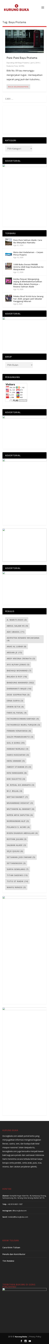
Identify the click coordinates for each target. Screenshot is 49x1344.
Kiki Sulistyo (16, 779)
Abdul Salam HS (17, 626)
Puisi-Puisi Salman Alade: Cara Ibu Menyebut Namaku (27, 241)
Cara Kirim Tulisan (11, 1247)
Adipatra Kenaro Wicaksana (23, 639)
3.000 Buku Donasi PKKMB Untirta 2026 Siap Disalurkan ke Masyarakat (28, 267)
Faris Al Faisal (17, 712)
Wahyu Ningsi (16, 887)
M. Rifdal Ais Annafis (20, 785)
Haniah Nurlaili (17, 749)
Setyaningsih (16, 863)
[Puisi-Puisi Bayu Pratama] (24, 41)
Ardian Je (14, 652)
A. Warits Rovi (17, 619)
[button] (43, 109)
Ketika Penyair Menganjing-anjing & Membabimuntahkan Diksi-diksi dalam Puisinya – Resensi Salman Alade (27, 283)
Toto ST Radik (17, 881)
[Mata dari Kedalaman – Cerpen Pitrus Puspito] (8, 254)
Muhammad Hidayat (20, 803)
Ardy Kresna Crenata (21, 658)
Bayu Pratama (23, 63)
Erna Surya (15, 700)
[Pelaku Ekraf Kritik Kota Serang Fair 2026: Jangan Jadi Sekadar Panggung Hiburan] (8, 298)
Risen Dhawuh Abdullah (22, 833)
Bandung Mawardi (20, 682)
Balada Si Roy (17, 676)
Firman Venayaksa (19, 730)
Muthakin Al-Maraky (20, 809)
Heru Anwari (16, 761)
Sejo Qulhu (15, 851)
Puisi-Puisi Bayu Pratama (22, 57)
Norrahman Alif (18, 821)
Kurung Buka (21, 1336)
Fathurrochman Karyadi (23, 718)
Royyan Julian (16, 839)
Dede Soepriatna (18, 694)
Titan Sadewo (17, 875)
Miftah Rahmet (17, 797)
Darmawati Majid (19, 688)
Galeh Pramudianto (20, 736)
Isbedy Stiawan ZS (19, 767)
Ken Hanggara (17, 773)
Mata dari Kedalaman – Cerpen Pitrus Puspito (28, 253)
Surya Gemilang (17, 869)
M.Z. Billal (14, 791)
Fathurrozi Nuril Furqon (23, 724)
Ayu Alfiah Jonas (18, 664)
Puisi (16, 66)
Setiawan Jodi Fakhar (21, 857)
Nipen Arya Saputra (20, 815)
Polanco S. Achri (18, 827)
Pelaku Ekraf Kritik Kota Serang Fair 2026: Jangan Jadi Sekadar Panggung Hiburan (28, 299)
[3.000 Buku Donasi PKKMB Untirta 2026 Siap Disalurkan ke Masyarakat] (8, 266)
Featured (10, 66)
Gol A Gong (16, 743)
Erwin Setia (15, 706)
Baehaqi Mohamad (19, 670)
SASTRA (21, 66)
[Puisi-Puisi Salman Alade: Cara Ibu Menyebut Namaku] (8, 242)
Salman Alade (16, 845)
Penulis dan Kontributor (13, 1254)
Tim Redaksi (8, 1261)
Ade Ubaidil (15, 632)
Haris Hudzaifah (18, 755)
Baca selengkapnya (18, 87)
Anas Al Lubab (16, 646)
